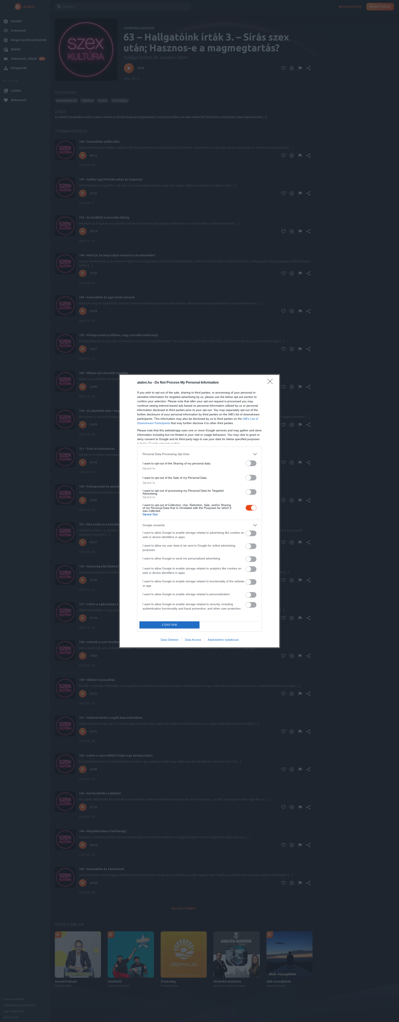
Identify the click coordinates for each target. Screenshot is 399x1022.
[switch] (251, 463)
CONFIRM (169, 624)
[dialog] (199, 511)
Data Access (193, 639)
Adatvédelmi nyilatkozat (223, 639)
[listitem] (199, 454)
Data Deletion (170, 639)
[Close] (271, 383)
